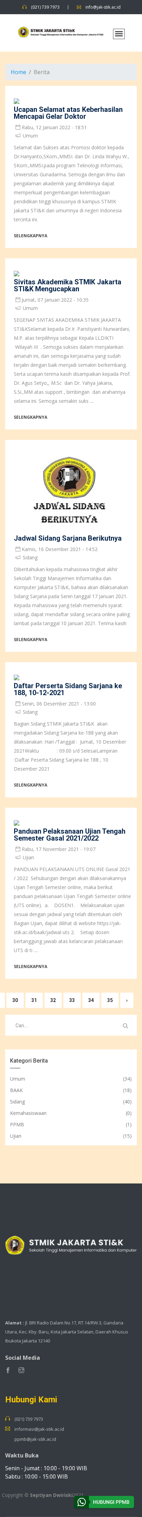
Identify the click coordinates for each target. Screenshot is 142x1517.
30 (15, 1000)
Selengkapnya (30, 236)
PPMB (17, 1124)
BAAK (16, 1090)
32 (53, 1000)
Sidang (17, 1101)
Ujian (15, 1136)
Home (18, 72)
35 (110, 1000)
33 (72, 1000)
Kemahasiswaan (28, 1113)
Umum (17, 1078)
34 (91, 1000)
